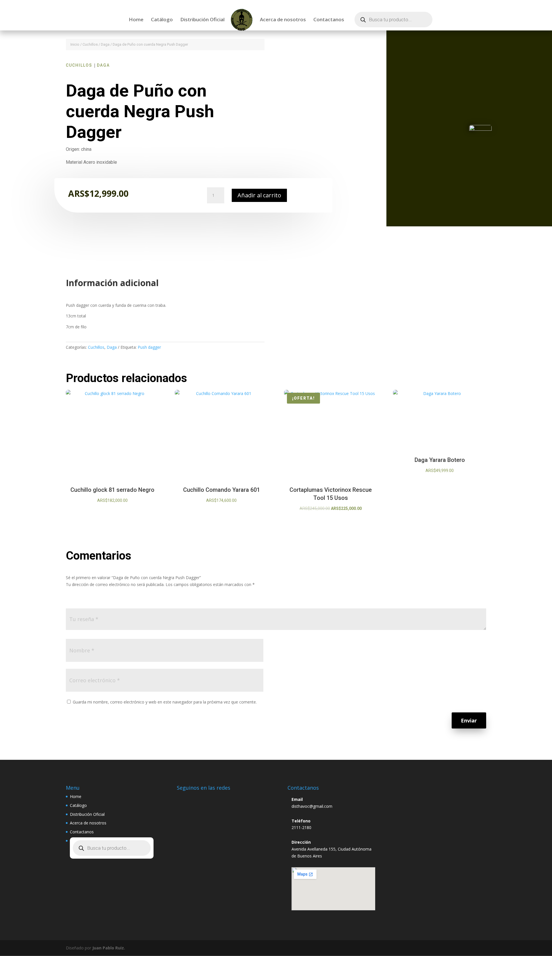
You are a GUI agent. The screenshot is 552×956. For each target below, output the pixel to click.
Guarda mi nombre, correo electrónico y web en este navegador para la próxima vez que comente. (165, 702)
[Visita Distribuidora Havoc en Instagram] (184, 798)
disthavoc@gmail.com (312, 806)
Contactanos (328, 20)
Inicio (74, 44)
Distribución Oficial (202, 20)
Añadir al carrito (259, 195)
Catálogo (162, 20)
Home (136, 20)
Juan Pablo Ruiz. (108, 948)
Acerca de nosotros (283, 20)
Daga (105, 44)
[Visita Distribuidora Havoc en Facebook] (197, 798)
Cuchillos (90, 44)
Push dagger (149, 347)
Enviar (469, 720)
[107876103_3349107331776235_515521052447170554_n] (480, 129)
